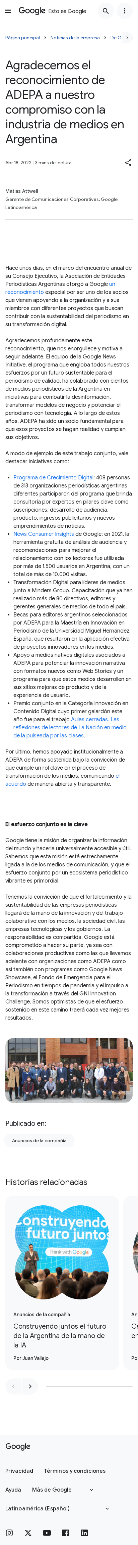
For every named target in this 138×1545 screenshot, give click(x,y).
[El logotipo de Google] (17, 1447)
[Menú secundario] (125, 11)
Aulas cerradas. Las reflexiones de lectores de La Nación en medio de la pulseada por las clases (70, 727)
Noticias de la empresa (75, 38)
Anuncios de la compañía (39, 1141)
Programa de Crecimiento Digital (53, 477)
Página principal (22, 38)
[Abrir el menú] (8, 11)
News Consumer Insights (43, 534)
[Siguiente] (127, 37)
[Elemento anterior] (13, 1386)
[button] (129, 163)
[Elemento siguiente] (30, 1386)
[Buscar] (106, 11)
